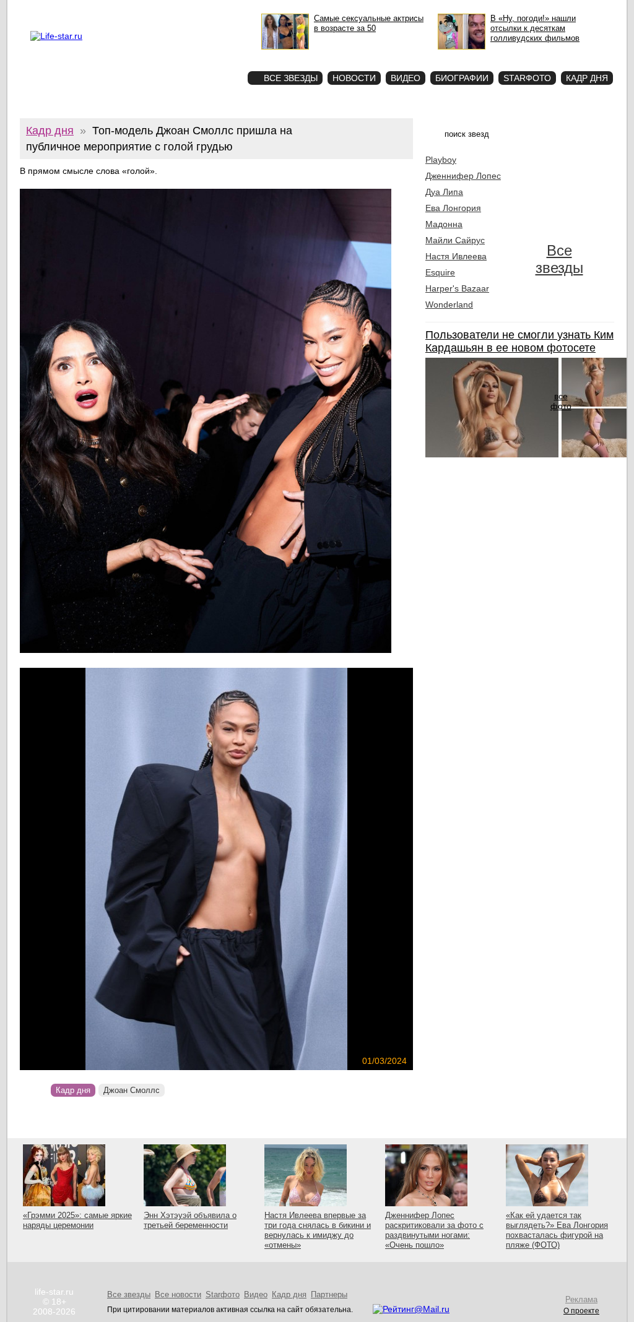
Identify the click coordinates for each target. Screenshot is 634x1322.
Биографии (462, 78)
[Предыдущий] (79, 869)
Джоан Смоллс (131, 1090)
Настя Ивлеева (456, 256)
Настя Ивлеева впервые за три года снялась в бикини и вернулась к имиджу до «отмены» (317, 1230)
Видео (405, 78)
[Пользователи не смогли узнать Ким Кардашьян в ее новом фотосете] (491, 454)
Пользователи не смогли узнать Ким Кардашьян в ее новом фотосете (519, 341)
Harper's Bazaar (457, 288)
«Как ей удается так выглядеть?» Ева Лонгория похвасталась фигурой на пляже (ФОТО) (557, 1230)
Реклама (118, 10)
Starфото (201, 56)
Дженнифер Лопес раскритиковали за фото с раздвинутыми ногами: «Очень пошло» (434, 1230)
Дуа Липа (444, 192)
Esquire (440, 272)
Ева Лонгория (453, 208)
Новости (354, 78)
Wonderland (449, 304)
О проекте (83, 10)
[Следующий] (276, 869)
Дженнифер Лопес (463, 176)
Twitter (147, 10)
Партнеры (329, 1294)
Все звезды (559, 259)
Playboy (440, 160)
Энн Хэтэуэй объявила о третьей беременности (190, 1220)
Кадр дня (587, 78)
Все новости (178, 1294)
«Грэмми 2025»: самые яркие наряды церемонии (77, 1220)
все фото (560, 401)
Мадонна (443, 224)
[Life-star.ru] (56, 36)
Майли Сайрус (455, 240)
